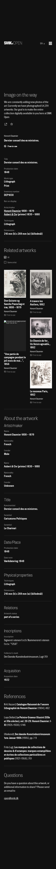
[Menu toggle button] (50, 43)
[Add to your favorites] (12, 124)
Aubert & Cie (10, 214)
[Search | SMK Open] (13, 43)
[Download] (6, 124)
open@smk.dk (11, 798)
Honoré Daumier (12, 210)
